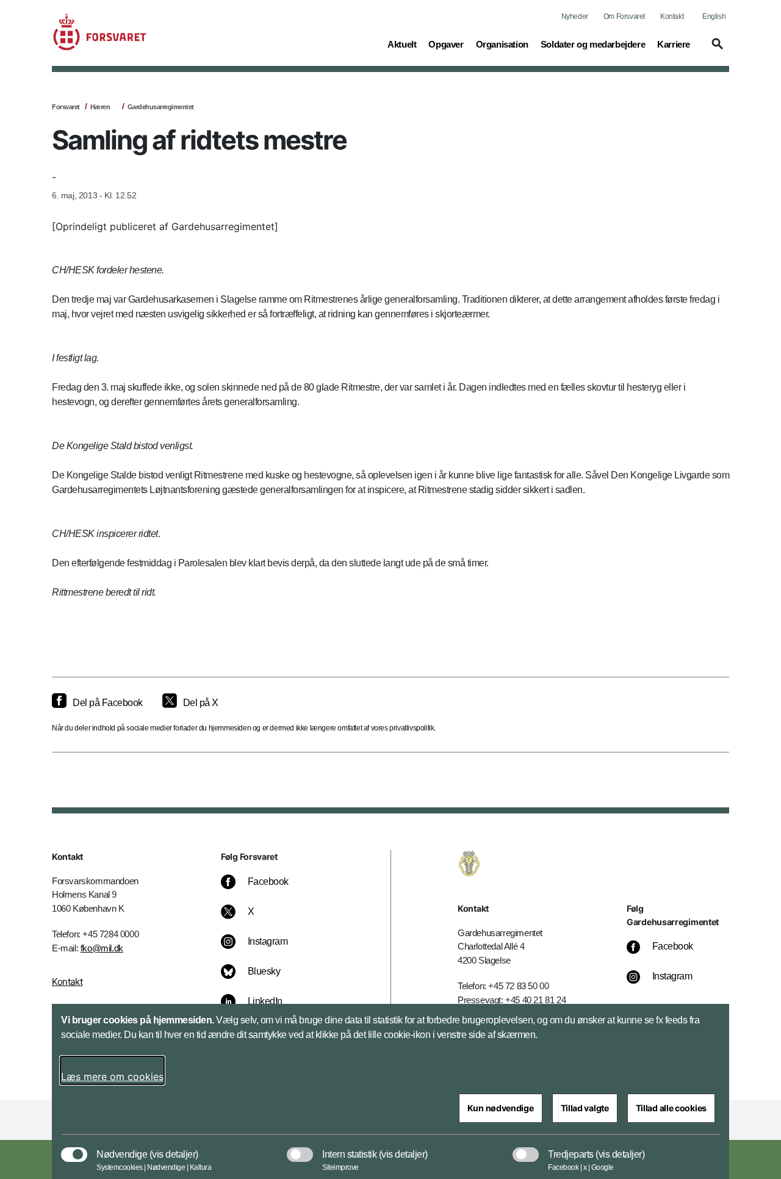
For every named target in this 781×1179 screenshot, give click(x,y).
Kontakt (671, 16)
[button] (715, 49)
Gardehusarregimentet (161, 106)
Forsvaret (66, 106)
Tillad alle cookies (671, 1108)
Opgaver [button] (445, 43)
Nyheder (574, 16)
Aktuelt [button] (401, 43)
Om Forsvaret (624, 16)
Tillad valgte (585, 1108)
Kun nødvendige (500, 1108)
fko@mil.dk (102, 948)
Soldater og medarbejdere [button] (593, 43)
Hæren (100, 106)
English (713, 16)
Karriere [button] (673, 43)
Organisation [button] (502, 43)
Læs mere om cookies (112, 1076)
